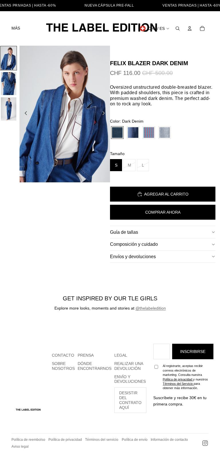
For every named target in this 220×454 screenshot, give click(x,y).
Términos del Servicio (178, 383)
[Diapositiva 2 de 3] (8, 83)
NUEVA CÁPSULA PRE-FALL (109, 5)
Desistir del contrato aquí (130, 400)
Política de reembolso (28, 440)
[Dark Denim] (117, 133)
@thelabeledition (150, 308)
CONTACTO (63, 355)
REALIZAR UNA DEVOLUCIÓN (128, 366)
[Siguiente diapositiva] (105, 114)
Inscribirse (192, 351)
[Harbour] (149, 133)
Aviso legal (20, 447)
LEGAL (120, 355)
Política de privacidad (178, 379)
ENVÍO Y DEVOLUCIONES (130, 379)
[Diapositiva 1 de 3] (8, 58)
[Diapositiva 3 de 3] (8, 109)
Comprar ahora (162, 212)
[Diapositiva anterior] (24, 114)
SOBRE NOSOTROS (63, 366)
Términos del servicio (101, 440)
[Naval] (164, 133)
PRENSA (86, 355)
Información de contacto (169, 440)
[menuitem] (15, 28)
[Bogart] (133, 133)
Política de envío (135, 440)
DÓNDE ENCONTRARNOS (94, 366)
